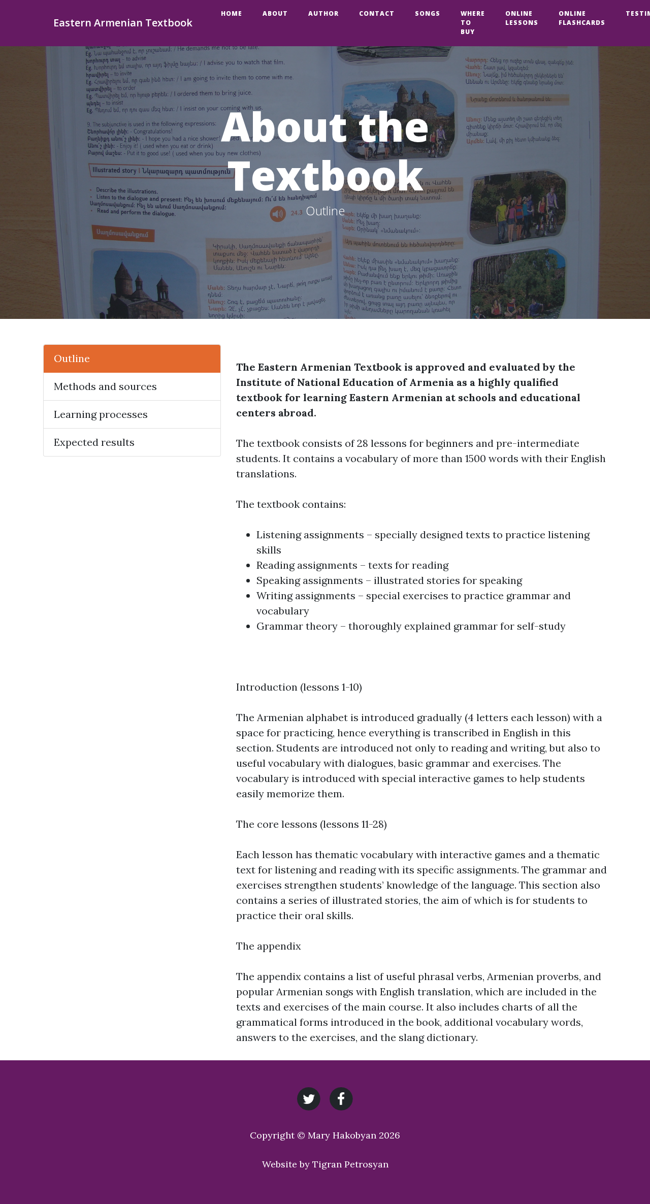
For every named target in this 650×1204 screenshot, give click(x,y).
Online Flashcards (582, 18)
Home (231, 13)
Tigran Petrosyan (350, 1164)
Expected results (94, 442)
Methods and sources (105, 386)
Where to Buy (473, 22)
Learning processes (101, 414)
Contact (377, 13)
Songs (427, 13)
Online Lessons (521, 18)
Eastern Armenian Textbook (122, 22)
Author (323, 13)
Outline (72, 358)
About (275, 13)
